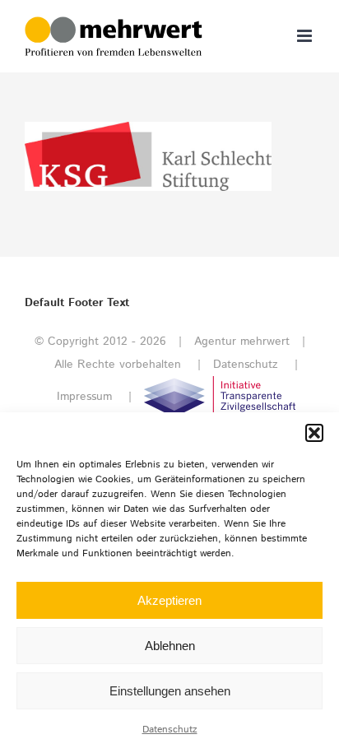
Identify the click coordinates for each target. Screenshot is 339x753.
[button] (314, 433)
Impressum (84, 396)
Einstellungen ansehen (169, 691)
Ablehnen (170, 646)
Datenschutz (169, 730)
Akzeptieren (169, 600)
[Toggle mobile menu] (305, 35)
